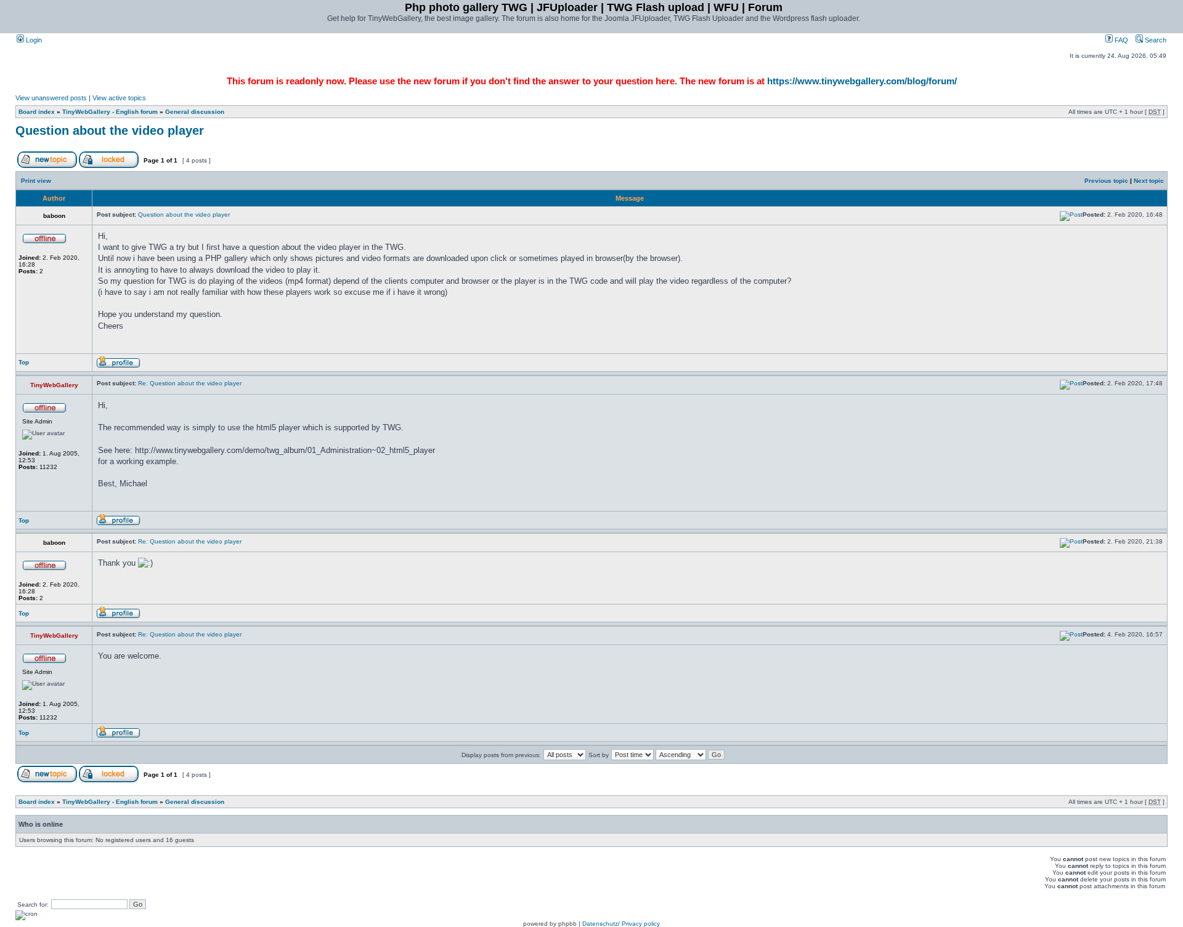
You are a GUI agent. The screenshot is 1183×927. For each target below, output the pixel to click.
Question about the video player (109, 130)
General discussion (194, 111)
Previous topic (1106, 180)
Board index (36, 111)
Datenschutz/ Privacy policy (621, 923)
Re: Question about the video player (190, 383)
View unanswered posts (51, 98)
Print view (36, 180)
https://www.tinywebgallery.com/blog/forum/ (862, 81)
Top (23, 362)
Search (1154, 40)
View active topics (119, 98)
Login (33, 40)
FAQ (1120, 40)
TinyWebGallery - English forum (110, 111)
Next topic (1149, 180)
